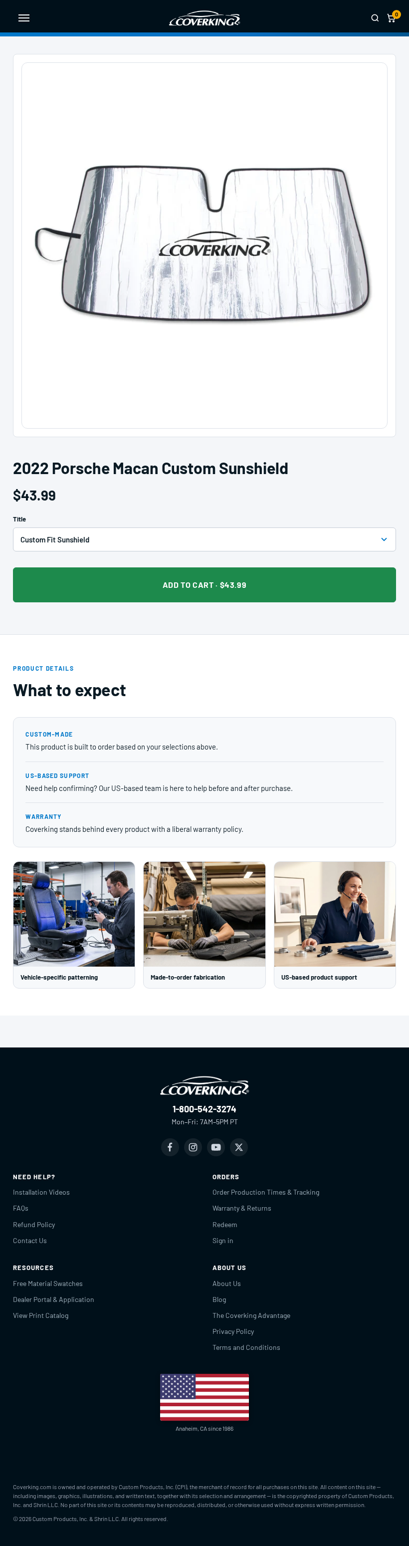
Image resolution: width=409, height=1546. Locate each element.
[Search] (375, 18)
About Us (226, 1283)
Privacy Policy (233, 1331)
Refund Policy (34, 1224)
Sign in (222, 1240)
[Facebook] (170, 1147)
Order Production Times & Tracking (265, 1192)
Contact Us (30, 1240)
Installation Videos (41, 1192)
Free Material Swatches (48, 1283)
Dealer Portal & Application (53, 1299)
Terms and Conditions (246, 1347)
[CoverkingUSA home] (204, 18)
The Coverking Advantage (251, 1315)
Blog (219, 1299)
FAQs (20, 1208)
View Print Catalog (40, 1315)
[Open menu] (24, 18)
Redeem (224, 1224)
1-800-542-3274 (204, 1108)
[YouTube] (216, 1147)
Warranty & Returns (241, 1208)
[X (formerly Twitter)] (239, 1147)
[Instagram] (193, 1147)
